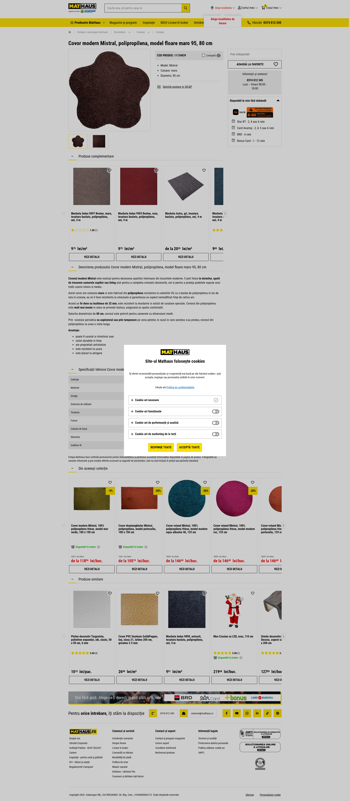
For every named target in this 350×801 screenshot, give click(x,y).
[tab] (175, 400)
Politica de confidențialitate (180, 387)
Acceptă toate (189, 447)
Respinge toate (161, 447)
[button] (145, 400)
